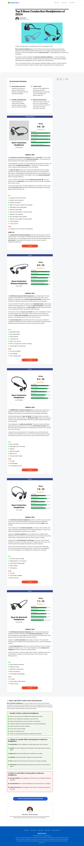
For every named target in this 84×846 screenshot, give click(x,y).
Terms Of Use (72, 2)
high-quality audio (17, 187)
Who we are (56, 2)
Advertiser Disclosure (56, 830)
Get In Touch (64, 2)
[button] (57, 79)
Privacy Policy (47, 830)
